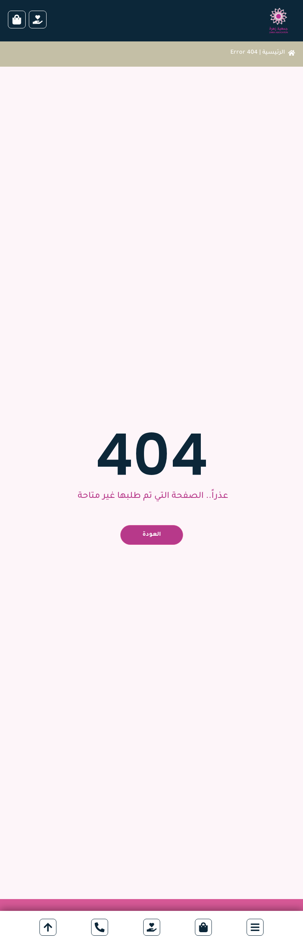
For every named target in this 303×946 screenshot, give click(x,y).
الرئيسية (273, 53)
